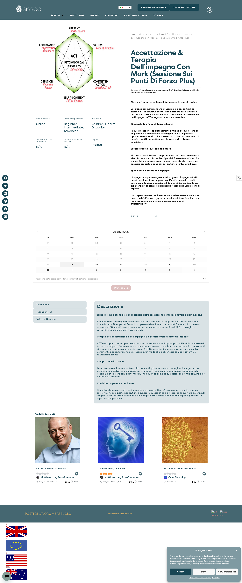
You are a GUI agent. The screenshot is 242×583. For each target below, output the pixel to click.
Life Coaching (176, 90)
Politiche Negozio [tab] (46, 319)
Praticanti (77, 15)
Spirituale (160, 34)
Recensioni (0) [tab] (44, 312)
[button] (236, 550)
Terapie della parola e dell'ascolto (143, 92)
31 (48, 270)
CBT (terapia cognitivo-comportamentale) (154, 90)
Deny (203, 572)
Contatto (216, 578)
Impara (94, 15)
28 (145, 264)
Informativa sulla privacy (120, 514)
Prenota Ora (121, 288)
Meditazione (145, 34)
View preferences (227, 572)
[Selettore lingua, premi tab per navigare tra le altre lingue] (125, 7)
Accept (180, 572)
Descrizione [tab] (42, 304)
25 (72, 264)
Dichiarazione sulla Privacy (200, 578)
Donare (158, 15)
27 (121, 264)
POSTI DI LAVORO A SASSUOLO (48, 514)
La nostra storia (135, 15)
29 (170, 264)
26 (96, 264)
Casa (133, 34)
